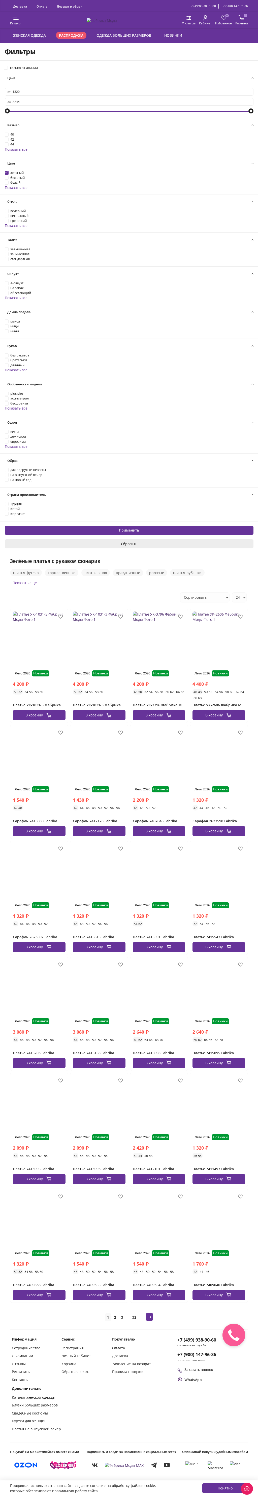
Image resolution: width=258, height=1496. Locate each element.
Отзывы (19, 1363)
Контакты (20, 1379)
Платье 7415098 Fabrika (153, 1052)
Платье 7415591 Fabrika (153, 937)
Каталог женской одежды (33, 1397)
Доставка (20, 6)
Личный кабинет (76, 1355)
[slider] (7, 111)
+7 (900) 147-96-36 (234, 6)
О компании (22, 1355)
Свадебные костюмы (30, 1413)
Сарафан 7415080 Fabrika (35, 821)
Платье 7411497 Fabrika (213, 1168)
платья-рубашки (187, 572)
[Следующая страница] (149, 1317)
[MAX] (124, 1465)
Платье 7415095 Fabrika (213, 1052)
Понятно (225, 1488)
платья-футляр (26, 572)
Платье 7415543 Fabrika (213, 937)
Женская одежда (29, 35)
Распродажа (71, 35)
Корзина (68, 1363)
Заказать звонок (198, 1369)
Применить (129, 530)
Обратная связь (75, 1371)
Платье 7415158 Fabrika (93, 1052)
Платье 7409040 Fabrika (213, 1284)
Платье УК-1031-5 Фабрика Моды (42, 705)
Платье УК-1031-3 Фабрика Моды (102, 705)
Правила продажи (128, 1371)
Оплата (42, 6)
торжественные (61, 572)
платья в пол (95, 572)
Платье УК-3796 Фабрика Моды (161, 705)
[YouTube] (167, 1465)
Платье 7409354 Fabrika (153, 1284)
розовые (156, 572)
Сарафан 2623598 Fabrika (214, 821)
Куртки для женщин (29, 1421)
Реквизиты (21, 1371)
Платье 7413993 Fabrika (93, 1168)
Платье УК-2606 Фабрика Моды (220, 705)
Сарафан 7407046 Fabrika (155, 821)
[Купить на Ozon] (26, 1465)
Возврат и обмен (69, 6)
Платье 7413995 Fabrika (33, 1168)
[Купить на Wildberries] (63, 1465)
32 (134, 1317)
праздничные (128, 572)
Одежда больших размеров (123, 35)
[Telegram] (154, 1465)
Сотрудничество (26, 1348)
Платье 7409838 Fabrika (33, 1284)
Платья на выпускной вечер (36, 1429)
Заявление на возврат (131, 1363)
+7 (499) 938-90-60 (202, 6)
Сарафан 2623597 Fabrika (35, 937)
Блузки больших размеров (35, 1405)
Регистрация (72, 1348)
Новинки (173, 35)
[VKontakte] (95, 1465)
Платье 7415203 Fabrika (33, 1052)
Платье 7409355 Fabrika (93, 1284)
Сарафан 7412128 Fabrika (95, 821)
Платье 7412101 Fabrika (153, 1168)
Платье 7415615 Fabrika (93, 937)
